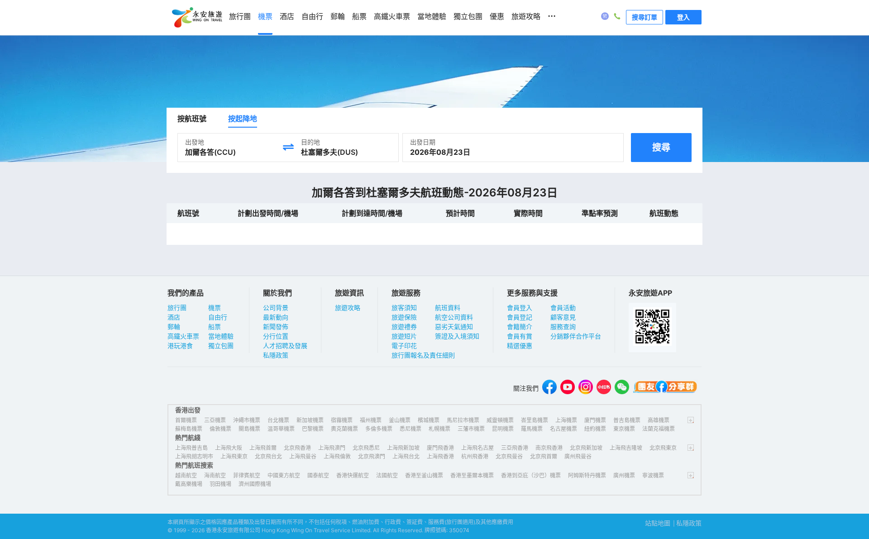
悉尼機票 (410, 428)
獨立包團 (221, 345)
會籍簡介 (519, 326)
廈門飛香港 (440, 447)
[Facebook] (549, 388)
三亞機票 (215, 420)
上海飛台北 (406, 456)
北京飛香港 (297, 447)
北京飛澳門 (371, 456)
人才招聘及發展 (285, 345)
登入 (683, 17)
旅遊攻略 (347, 307)
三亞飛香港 (514, 447)
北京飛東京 (663, 447)
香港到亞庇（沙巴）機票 (531, 475)
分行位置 (275, 336)
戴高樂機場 (188, 484)
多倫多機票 (378, 428)
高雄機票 (658, 420)
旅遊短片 (404, 336)
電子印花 (404, 345)
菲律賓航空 (246, 475)
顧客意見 (563, 317)
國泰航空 (318, 475)
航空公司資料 (454, 317)
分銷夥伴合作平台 (575, 336)
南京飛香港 (549, 447)
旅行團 (176, 307)
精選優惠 (519, 345)
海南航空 (215, 475)
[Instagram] (585, 388)
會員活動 (563, 307)
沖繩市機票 (246, 420)
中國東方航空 (283, 475)
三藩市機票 (471, 428)
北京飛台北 (268, 456)
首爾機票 (186, 420)
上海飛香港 (440, 456)
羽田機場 (220, 484)
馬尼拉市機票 (463, 420)
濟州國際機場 (255, 484)
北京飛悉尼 (366, 447)
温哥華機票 (281, 428)
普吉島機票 (626, 420)
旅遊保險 (404, 317)
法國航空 (387, 475)
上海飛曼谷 (302, 456)
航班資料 (447, 307)
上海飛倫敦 (337, 456)
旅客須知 (404, 307)
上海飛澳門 (331, 447)
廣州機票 (624, 475)
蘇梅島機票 (188, 428)
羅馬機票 (532, 428)
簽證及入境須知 (457, 336)
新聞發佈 (275, 326)
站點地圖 (657, 523)
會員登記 (519, 317)
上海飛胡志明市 (194, 456)
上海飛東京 (234, 456)
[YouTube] (567, 388)
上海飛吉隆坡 (626, 447)
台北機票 (278, 420)
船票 (214, 326)
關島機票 (249, 428)
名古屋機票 (563, 428)
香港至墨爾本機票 (472, 475)
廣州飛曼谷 (578, 456)
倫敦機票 (220, 428)
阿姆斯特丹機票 (587, 475)
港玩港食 (180, 345)
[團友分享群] (665, 388)
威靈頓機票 (500, 420)
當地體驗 (221, 336)
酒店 (173, 317)
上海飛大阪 (228, 447)
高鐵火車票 (183, 336)
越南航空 (186, 475)
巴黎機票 (313, 428)
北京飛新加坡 (586, 447)
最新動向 (275, 317)
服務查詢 (563, 326)
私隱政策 (275, 355)
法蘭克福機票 (658, 428)
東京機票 (624, 428)
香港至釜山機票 (424, 475)
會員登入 (519, 307)
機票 (214, 307)
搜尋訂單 (644, 17)
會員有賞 (519, 336)
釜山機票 (400, 420)
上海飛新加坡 (403, 447)
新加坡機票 (310, 420)
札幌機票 (439, 428)
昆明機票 (503, 428)
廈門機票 (595, 420)
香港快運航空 (352, 475)
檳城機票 (428, 420)
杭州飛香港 (474, 456)
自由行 (217, 317)
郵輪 (173, 326)
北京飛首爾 (543, 456)
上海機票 (566, 420)
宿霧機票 (342, 420)
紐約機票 (595, 428)
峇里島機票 (534, 420)
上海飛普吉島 (191, 447)
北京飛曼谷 (509, 456)
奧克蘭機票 (344, 428)
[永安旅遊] (196, 17)
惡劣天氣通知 (454, 326)
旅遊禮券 (404, 326)
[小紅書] (604, 388)
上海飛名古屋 (477, 447)
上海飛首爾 (263, 447)
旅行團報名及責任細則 (423, 355)
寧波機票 (653, 475)
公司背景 (275, 307)
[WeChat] (622, 388)
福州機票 (371, 420)
